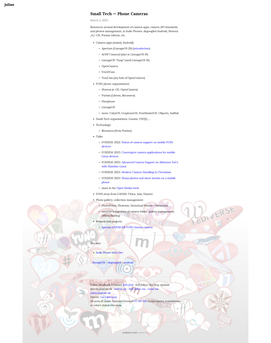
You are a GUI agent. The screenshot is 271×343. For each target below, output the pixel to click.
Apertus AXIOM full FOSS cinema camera (127, 227)
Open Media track (128, 188)
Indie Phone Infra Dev (109, 252)
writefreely (143, 332)
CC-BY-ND (140, 301)
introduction (141, 48)
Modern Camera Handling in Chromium (146, 172)
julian (9, 4)
